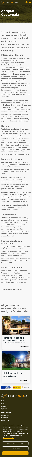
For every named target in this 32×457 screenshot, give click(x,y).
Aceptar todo (15, 453)
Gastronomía (5, 420)
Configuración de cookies (15, 443)
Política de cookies (8, 438)
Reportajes (4, 409)
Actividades (4, 418)
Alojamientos (5, 415)
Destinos (3, 404)
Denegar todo (15, 448)
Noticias (3, 406)
